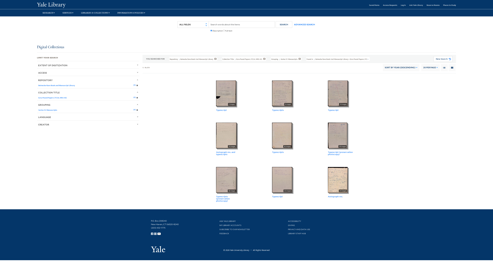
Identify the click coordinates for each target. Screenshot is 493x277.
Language (44, 117)
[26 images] (282, 179)
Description (217, 31)
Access (42, 72)
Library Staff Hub (297, 234)
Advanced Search (304, 24)
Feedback (224, 234)
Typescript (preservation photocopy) (340, 153)
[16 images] (226, 135)
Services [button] (67, 13)
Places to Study (449, 5)
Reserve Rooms (433, 5)
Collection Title (49, 92)
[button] (284, 24)
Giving (291, 225)
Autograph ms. (335, 196)
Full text (228, 31)
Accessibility (294, 221)
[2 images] (226, 93)
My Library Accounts (230, 225)
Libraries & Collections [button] (94, 13)
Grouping (44, 104)
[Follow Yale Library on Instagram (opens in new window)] (155, 234)
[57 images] (338, 179)
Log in (403, 5)
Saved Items (374, 5)
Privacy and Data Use (299, 229)
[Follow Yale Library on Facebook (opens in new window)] (152, 234)
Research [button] (48, 13)
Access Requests (390, 5)
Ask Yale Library (416, 5)
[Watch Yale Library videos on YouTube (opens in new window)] (159, 234)
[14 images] (338, 93)
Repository (45, 80)
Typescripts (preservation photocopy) (223, 198)
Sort (400, 67)
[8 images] (282, 93)
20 (429, 67)
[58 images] (226, 179)
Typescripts (278, 110)
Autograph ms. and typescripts (225, 153)
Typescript (221, 110)
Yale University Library (68, 5)
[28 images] (337, 135)
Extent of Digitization (52, 65)
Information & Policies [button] (130, 13)
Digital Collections (50, 47)
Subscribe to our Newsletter (234, 229)
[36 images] (282, 135)
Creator (43, 124)
